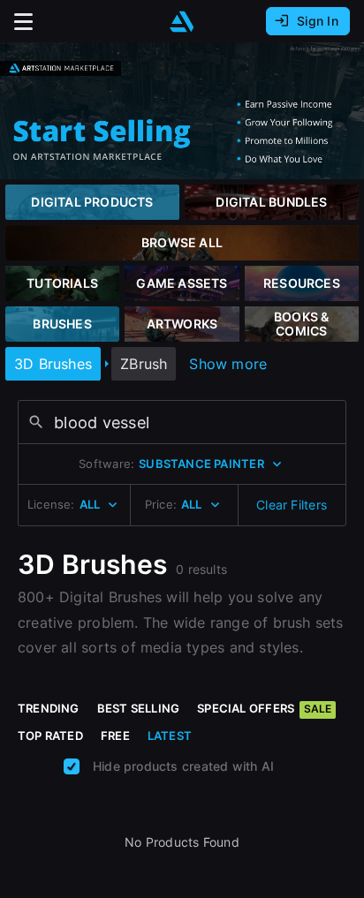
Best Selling (138, 708)
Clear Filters (291, 504)
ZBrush (143, 364)
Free (115, 735)
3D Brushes (53, 364)
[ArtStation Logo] (182, 22)
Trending (49, 708)
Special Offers (264, 708)
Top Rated (50, 735)
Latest (170, 735)
